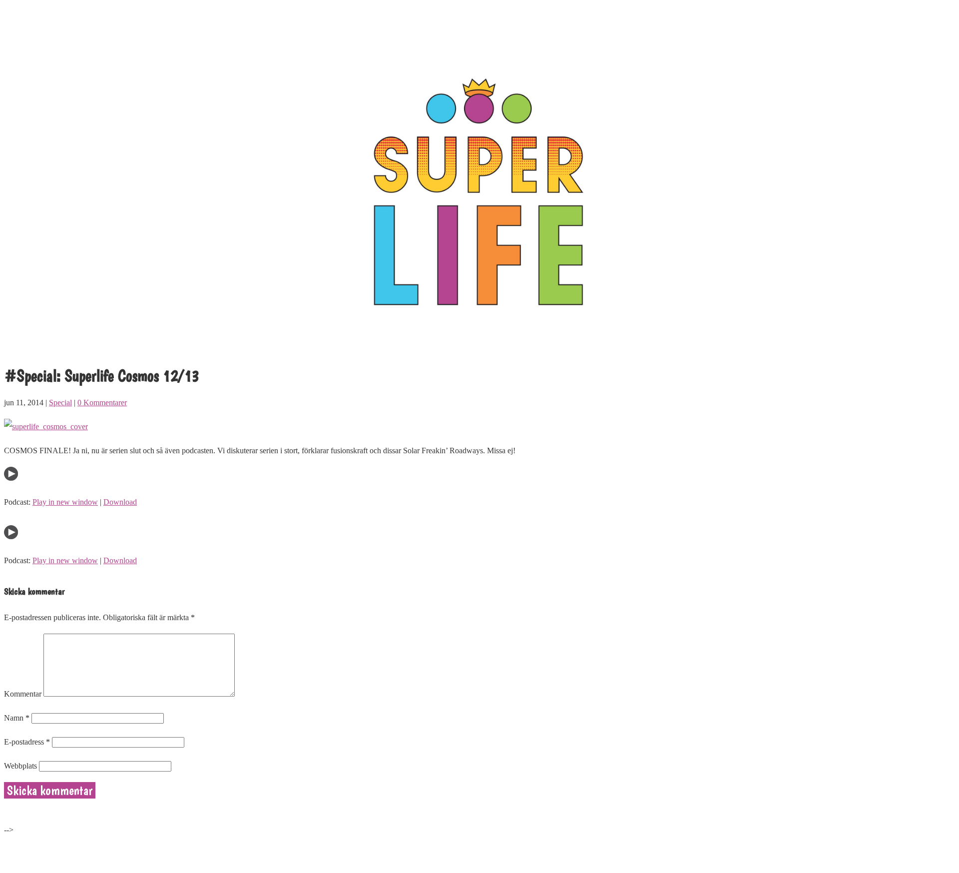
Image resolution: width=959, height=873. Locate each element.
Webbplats (20, 766)
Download (120, 502)
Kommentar (22, 694)
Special (60, 402)
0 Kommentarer (102, 402)
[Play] (11, 478)
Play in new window (65, 502)
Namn (16, 718)
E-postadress (27, 742)
